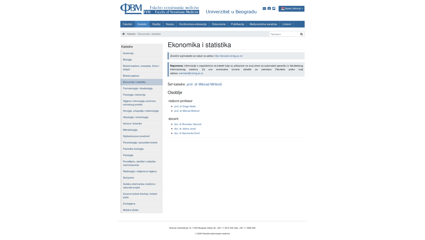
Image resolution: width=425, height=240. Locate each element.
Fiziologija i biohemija (134, 94)
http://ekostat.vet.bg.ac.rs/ (229, 55)
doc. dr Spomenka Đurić (187, 133)
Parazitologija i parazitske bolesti (140, 142)
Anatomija (128, 53)
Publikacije (237, 24)
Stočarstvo (128, 177)
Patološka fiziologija (133, 148)
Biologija (127, 59)
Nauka (170, 24)
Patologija (128, 155)
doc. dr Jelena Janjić (185, 128)
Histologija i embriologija (135, 117)
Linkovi (287, 24)
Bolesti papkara (131, 75)
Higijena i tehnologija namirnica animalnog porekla (139, 102)
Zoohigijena (129, 203)
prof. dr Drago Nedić (185, 106)
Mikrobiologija (130, 129)
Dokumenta (219, 24)
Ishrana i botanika (132, 123)
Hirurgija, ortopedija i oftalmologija (141, 110)
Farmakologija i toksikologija (138, 88)
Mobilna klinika (130, 210)
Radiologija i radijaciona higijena (140, 171)
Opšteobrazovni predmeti (136, 136)
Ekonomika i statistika (134, 82)
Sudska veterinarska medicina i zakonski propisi (139, 185)
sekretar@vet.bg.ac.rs (191, 73)
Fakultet (127, 24)
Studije (156, 24)
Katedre (142, 24)
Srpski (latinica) (293, 8)
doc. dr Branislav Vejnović (188, 124)
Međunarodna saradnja (263, 24)
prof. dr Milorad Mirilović (204, 84)
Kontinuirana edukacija (193, 24)
